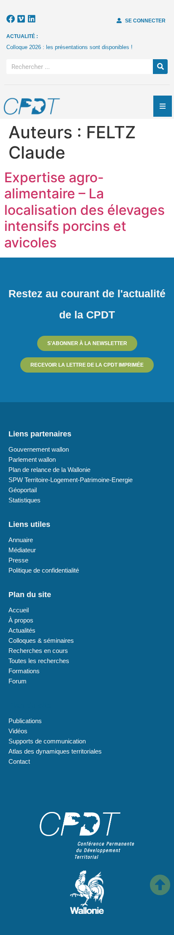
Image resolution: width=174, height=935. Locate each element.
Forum (17, 681)
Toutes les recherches (38, 660)
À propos (20, 620)
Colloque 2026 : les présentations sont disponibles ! (69, 47)
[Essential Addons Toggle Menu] (162, 106)
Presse (18, 560)
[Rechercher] (160, 66)
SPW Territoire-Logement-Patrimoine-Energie (70, 479)
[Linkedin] (31, 19)
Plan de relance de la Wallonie (49, 469)
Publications (25, 720)
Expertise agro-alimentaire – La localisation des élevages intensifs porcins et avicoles (84, 210)
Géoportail (22, 490)
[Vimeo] (21, 19)
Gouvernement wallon (38, 449)
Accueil (18, 610)
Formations (24, 671)
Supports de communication (47, 741)
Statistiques (24, 500)
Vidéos (17, 731)
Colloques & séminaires (41, 640)
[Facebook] (10, 19)
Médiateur (22, 550)
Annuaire (20, 539)
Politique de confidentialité (43, 570)
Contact (19, 761)
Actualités (21, 630)
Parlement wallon (32, 459)
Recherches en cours (38, 650)
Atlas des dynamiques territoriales (55, 751)
